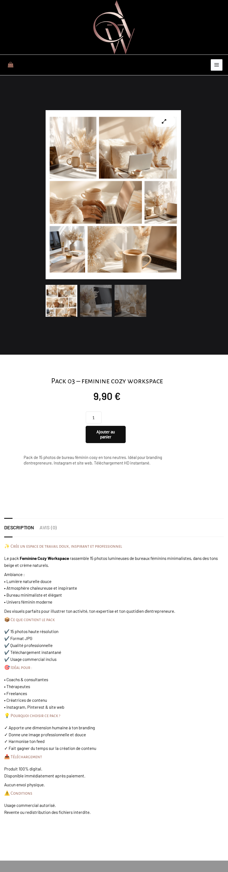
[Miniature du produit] (164, 121)
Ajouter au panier (105, 434)
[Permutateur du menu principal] (216, 65)
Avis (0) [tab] (48, 527)
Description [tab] (19, 527)
